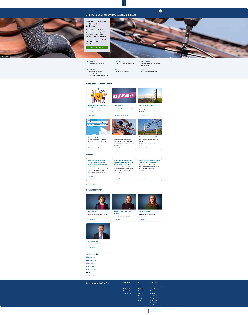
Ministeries (96, 11)
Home (89, 11)
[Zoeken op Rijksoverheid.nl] (160, 11)
